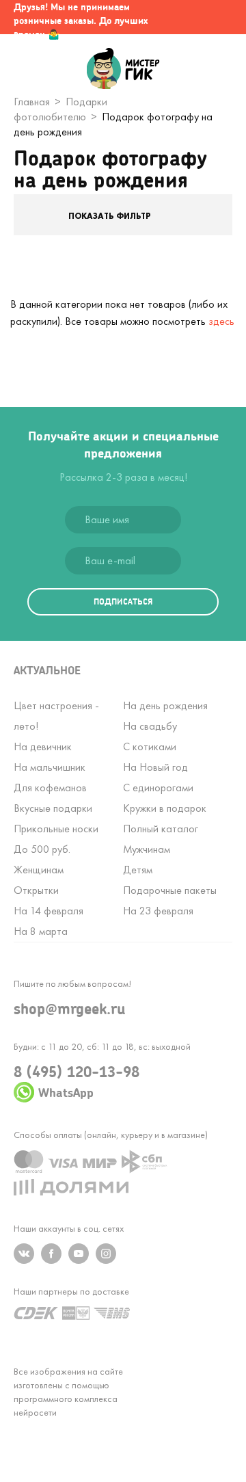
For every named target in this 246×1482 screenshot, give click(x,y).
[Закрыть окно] (222, 17)
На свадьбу (150, 726)
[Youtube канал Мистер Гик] (78, 1253)
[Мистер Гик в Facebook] (51, 1253)
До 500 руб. (42, 849)
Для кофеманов (50, 787)
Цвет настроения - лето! (56, 715)
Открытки (36, 890)
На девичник (43, 746)
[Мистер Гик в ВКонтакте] (24, 1253)
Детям (137, 869)
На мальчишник (49, 767)
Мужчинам (146, 849)
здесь (221, 321)
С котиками (149, 746)
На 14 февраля (48, 910)
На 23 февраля (158, 910)
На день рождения (165, 705)
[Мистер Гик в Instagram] (106, 1253)
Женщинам (39, 869)
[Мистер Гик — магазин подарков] (123, 70)
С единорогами (158, 787)
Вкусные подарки (53, 808)
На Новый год (155, 767)
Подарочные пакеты (170, 890)
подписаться (123, 601)
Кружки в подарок (164, 808)
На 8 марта (41, 931)
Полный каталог (160, 828)
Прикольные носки (56, 828)
